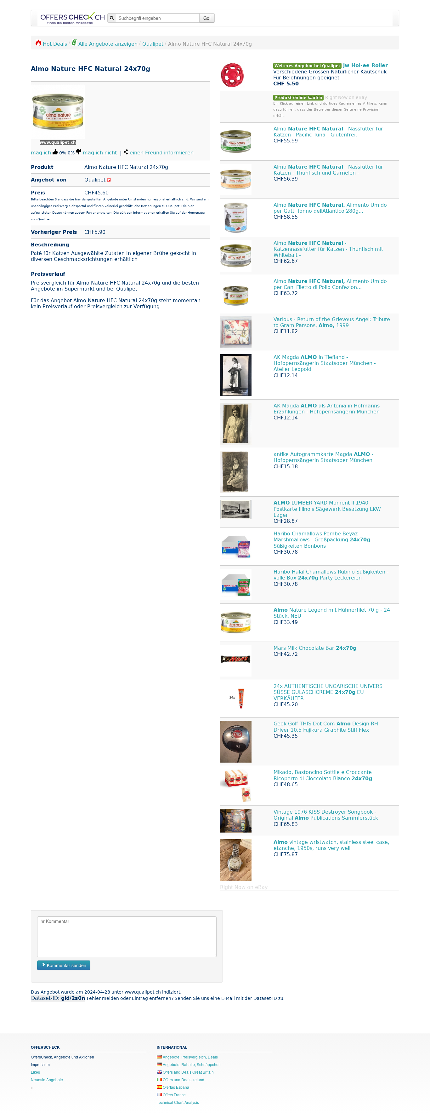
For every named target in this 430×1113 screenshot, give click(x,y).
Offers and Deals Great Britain (188, 1072)
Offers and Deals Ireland (183, 1079)
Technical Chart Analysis (178, 1102)
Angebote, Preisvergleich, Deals (190, 1056)
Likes (35, 1072)
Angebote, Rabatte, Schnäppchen (191, 1064)
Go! (207, 18)
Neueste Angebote (47, 1079)
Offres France (174, 1094)
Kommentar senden (66, 965)
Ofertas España (175, 1087)
